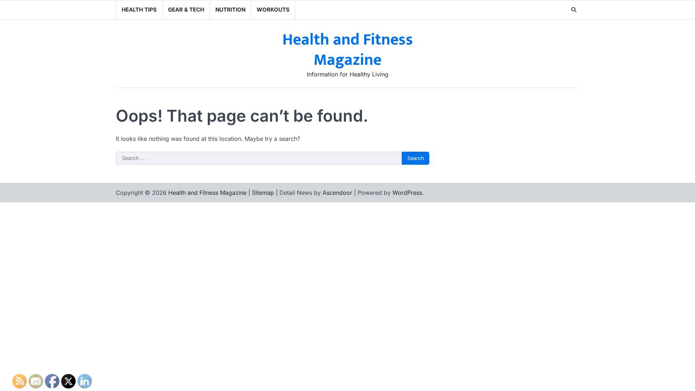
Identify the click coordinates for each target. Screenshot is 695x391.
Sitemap (263, 192)
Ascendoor (337, 192)
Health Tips (139, 9)
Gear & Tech (186, 9)
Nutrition (230, 9)
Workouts (273, 9)
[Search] (573, 9)
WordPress (407, 192)
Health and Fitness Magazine (347, 50)
